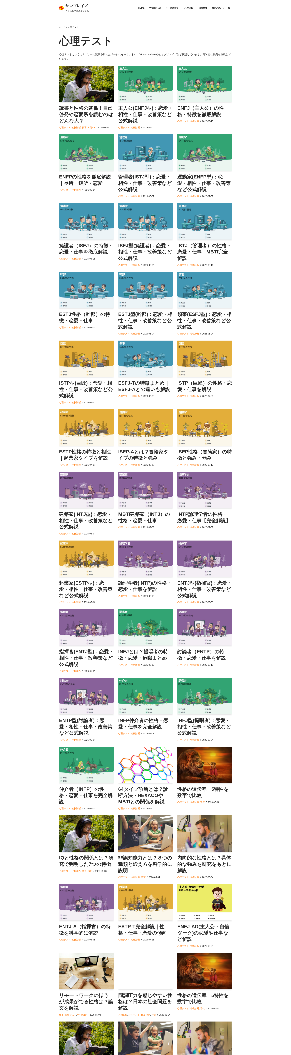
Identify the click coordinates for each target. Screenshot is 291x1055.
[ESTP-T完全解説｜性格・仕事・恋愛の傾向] (145, 902)
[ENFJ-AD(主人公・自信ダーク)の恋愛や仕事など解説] (204, 902)
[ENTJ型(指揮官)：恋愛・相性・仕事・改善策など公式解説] (204, 559)
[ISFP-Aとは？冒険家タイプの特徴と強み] (145, 427)
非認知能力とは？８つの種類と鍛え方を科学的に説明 (145, 864)
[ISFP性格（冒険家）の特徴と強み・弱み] (204, 427)
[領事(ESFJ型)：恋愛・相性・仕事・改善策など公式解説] (204, 290)
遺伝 (202, 802)
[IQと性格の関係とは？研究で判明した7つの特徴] (86, 833)
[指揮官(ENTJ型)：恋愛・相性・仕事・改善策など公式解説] (86, 627)
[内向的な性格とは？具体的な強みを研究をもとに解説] (204, 833)
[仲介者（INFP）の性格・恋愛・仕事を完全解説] (86, 765)
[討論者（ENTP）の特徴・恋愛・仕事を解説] (204, 627)
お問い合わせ (218, 8)
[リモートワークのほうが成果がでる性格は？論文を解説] (86, 971)
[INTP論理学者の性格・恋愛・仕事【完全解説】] (204, 490)
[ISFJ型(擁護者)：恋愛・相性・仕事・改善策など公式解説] (145, 221)
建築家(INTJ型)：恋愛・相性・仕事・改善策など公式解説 (86, 520)
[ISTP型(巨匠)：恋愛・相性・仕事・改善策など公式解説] (86, 359)
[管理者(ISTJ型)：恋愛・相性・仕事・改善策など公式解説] (145, 152)
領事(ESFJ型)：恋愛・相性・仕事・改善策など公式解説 (204, 320)
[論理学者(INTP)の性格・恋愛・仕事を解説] (145, 559)
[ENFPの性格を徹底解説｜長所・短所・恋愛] (86, 152)
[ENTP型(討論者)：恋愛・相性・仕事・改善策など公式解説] (86, 696)
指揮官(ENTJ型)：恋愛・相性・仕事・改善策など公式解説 (86, 658)
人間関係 (122, 1014)
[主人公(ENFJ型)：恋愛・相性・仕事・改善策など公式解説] (145, 84)
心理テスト (64, 127)
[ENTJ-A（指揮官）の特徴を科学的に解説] (86, 902)
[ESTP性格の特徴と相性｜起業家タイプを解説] (86, 427)
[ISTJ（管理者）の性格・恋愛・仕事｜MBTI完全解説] (204, 221)
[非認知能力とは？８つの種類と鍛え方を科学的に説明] (145, 833)
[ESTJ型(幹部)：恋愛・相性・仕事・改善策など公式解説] (145, 290)
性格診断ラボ (155, 8)
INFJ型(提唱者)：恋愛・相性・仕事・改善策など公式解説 (204, 727)
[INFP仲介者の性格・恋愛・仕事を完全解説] (145, 696)
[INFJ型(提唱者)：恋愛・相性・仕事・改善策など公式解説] (204, 696)
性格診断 (76, 127)
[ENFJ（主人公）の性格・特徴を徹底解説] (204, 84)
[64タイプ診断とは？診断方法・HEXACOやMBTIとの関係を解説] (145, 765)
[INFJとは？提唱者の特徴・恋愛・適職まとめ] (145, 627)
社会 (153, 1014)
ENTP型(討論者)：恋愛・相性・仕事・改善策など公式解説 (85, 727)
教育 (84, 127)
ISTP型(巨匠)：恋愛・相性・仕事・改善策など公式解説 (86, 389)
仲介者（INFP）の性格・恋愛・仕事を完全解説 (86, 795)
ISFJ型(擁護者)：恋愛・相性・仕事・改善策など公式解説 (145, 252)
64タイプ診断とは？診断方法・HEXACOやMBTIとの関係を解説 (143, 795)
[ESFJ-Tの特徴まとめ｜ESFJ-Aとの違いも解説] (145, 359)
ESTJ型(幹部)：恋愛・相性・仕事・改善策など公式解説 (145, 320)
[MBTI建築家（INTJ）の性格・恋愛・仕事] (145, 490)
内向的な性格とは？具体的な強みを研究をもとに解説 (204, 864)
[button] (179, 7)
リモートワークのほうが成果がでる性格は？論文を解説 (86, 1002)
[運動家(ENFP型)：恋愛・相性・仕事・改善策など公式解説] (204, 152)
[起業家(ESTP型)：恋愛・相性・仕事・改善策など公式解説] (86, 559)
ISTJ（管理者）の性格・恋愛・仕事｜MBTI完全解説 (204, 252)
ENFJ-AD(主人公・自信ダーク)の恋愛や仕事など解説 (203, 933)
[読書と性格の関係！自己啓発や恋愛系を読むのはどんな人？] (86, 84)
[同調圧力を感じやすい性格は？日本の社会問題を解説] (145, 971)
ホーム (62, 27)
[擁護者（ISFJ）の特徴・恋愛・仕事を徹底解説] (86, 221)
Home (141, 8)
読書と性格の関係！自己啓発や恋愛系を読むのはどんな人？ (86, 114)
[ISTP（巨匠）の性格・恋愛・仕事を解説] (204, 359)
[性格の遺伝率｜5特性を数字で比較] (204, 765)
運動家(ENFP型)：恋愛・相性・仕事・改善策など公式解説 (204, 183)
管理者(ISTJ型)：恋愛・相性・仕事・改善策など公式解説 (145, 183)
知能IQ (91, 127)
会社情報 (203, 8)
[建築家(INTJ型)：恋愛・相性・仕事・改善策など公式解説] (86, 490)
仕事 (61, 1014)
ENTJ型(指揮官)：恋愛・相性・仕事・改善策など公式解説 (204, 589)
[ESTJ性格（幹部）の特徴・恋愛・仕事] (86, 290)
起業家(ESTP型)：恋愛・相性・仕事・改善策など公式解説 (85, 589)
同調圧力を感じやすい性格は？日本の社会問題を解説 (145, 1002)
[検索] (229, 8)
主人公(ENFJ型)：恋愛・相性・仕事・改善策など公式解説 (145, 114)
